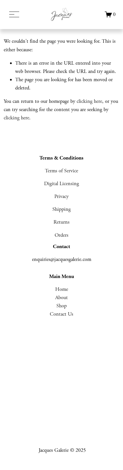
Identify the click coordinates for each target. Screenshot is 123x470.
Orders (61, 235)
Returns (61, 222)
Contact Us (61, 314)
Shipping (61, 209)
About (61, 297)
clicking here (89, 101)
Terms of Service (61, 170)
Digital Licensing (61, 183)
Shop (61, 306)
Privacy (61, 196)
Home (61, 289)
